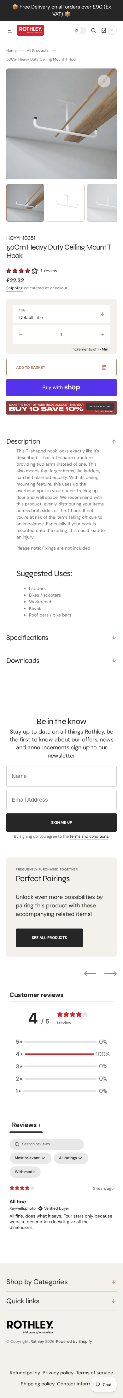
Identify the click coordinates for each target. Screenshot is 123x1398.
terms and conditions (89, 836)
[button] (10, 31)
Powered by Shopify (74, 1341)
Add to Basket (30, 367)
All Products (38, 50)
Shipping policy (38, 1384)
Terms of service (94, 1373)
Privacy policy (58, 1373)
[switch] (80, 30)
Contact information (79, 1384)
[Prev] (90, 973)
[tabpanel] (61, 1193)
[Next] (110, 973)
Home (11, 50)
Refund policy (25, 1373)
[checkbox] (25, 1172)
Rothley (37, 1341)
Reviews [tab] (26, 1125)
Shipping (14, 288)
